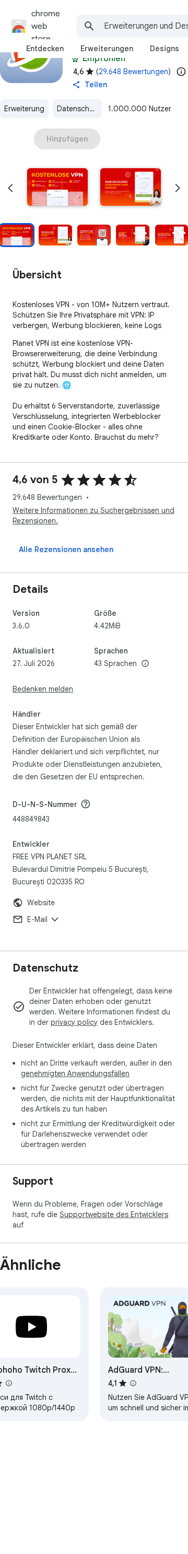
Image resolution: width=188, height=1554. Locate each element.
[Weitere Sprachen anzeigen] (145, 664)
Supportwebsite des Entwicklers (114, 1214)
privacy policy (74, 1022)
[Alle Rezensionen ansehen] (66, 549)
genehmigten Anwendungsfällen (75, 1073)
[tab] (45, 48)
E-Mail (37, 919)
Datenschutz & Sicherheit (79, 108)
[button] (57, 188)
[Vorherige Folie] (10, 188)
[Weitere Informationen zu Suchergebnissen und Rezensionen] (85, 804)
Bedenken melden (43, 689)
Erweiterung (24, 108)
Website (41, 902)
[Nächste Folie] (177, 188)
